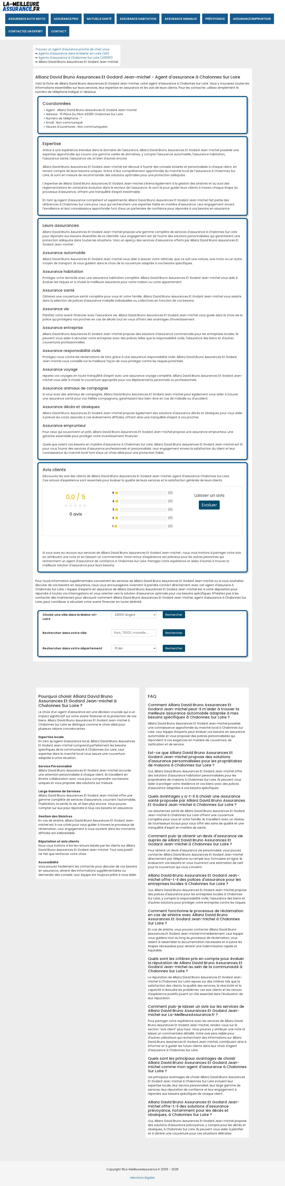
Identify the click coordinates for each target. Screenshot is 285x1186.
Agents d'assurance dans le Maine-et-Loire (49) (74, 53)
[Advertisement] (139, 673)
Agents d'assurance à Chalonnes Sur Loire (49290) (76, 58)
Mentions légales (142, 1178)
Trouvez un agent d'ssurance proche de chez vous (72, 49)
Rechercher (173, 615)
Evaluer (209, 505)
